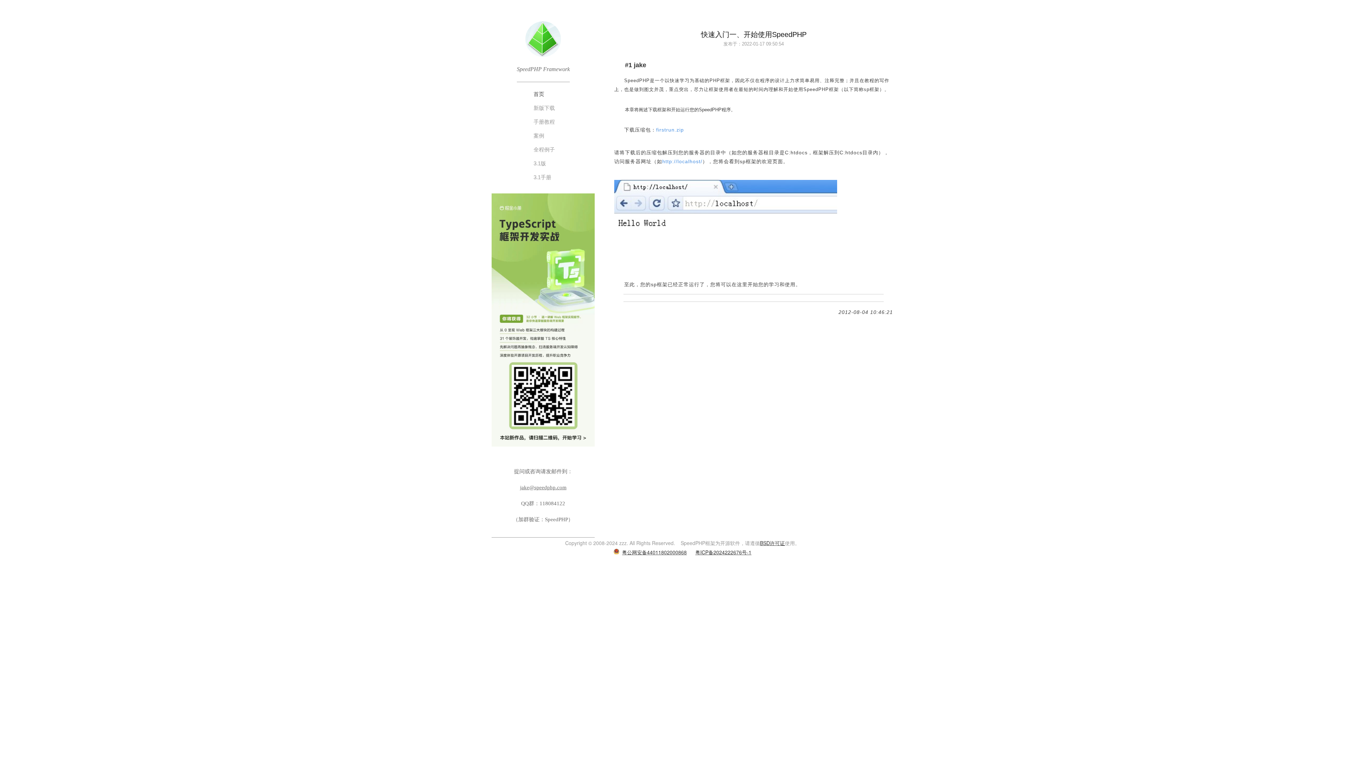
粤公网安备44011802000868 (654, 552)
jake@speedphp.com (543, 487)
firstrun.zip (670, 130)
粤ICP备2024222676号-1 (723, 552)
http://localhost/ (682, 161)
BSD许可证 (772, 542)
